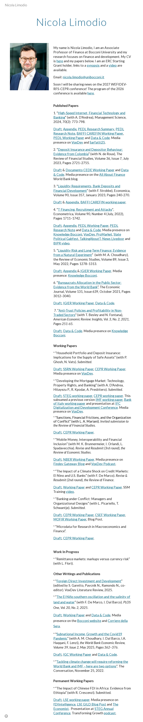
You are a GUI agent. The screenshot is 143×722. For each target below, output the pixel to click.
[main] (71, 22)
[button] (6, 716)
